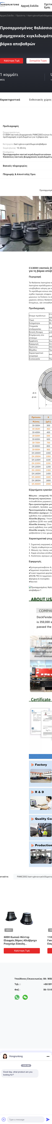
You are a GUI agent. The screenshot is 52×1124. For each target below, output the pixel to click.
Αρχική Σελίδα (7, 15)
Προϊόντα (20, 15)
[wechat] (25, 997)
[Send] (48, 1119)
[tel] (33, 997)
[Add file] (4, 1119)
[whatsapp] (17, 997)
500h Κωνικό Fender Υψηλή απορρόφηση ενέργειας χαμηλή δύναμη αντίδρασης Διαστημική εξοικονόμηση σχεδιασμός (20, 944)
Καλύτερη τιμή (11, 60)
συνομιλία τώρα (38, 60)
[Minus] (48, 1056)
